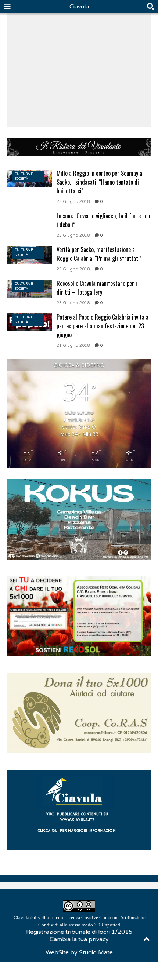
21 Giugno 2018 (73, 345)
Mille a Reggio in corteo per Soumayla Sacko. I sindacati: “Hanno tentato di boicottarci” (99, 182)
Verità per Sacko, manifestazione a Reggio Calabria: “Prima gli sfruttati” (99, 254)
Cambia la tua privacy (79, 939)
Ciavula (79, 6)
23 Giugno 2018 (73, 201)
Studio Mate (96, 952)
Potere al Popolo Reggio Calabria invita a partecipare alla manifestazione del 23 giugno (102, 326)
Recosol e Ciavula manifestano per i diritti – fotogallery (97, 287)
